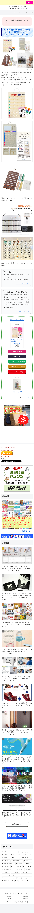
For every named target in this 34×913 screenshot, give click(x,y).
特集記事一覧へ (26, 531)
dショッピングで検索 (17, 372)
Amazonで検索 (17, 356)
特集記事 (25, 896)
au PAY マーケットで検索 (17, 367)
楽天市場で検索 (17, 351)
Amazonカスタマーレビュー (23, 284)
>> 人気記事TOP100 (15, 824)
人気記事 (8, 899)
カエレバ (29, 397)
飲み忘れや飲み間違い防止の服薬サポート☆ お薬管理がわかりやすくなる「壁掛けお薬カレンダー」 (17, 32)
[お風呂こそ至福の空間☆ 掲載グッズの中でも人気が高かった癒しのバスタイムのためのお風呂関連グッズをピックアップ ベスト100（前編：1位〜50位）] (17, 514)
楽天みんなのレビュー (24, 311)
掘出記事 (25, 899)
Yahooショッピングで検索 (17, 362)
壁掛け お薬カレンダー (17, 320)
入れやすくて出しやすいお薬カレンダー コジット (17, 393)
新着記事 (8, 896)
